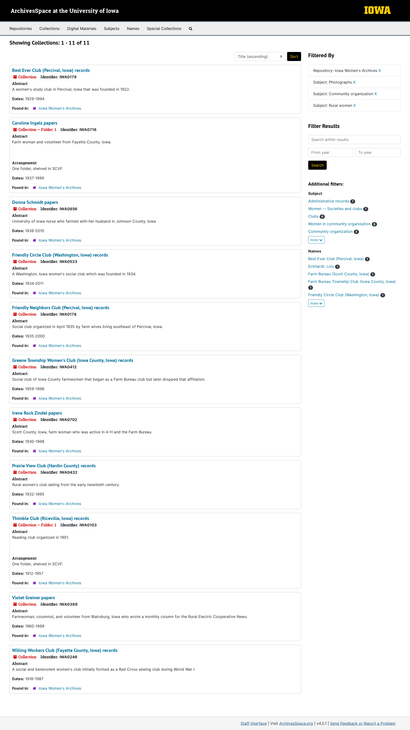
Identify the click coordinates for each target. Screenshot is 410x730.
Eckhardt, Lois (323, 266)
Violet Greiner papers (33, 597)
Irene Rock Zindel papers (37, 413)
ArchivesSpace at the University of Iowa (65, 11)
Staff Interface (254, 723)
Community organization (332, 231)
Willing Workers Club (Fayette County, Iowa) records (64, 650)
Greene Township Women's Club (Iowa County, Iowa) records (72, 360)
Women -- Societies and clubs (337, 208)
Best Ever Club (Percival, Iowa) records (51, 70)
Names (133, 28)
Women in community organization (341, 223)
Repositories (20, 28)
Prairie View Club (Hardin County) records (54, 466)
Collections (49, 28)
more (314, 240)
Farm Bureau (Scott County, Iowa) (340, 273)
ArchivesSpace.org (296, 723)
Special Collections (164, 28)
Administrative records (331, 201)
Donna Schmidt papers (35, 202)
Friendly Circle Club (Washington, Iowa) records (60, 255)
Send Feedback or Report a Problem (363, 723)
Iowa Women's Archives (60, 108)
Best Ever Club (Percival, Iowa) (338, 258)
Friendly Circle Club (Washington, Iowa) (345, 294)
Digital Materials (81, 28)
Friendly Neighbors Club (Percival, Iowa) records (60, 307)
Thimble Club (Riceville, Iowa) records (50, 518)
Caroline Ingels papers (34, 123)
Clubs (315, 216)
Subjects (111, 28)
